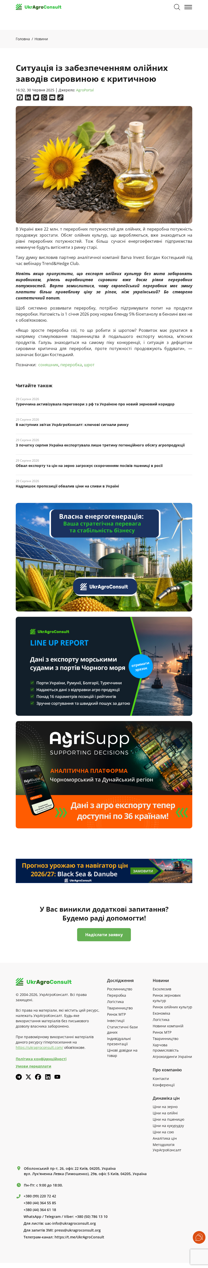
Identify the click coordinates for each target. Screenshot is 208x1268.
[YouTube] (57, 1076)
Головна (23, 38)
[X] (28, 1077)
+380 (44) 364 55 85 (40, 1203)
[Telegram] (19, 1077)
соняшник (48, 364)
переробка (71, 364)
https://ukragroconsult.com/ (39, 1047)
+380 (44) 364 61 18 (40, 1210)
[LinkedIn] (48, 1077)
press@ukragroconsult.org (78, 1230)
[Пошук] (177, 7)
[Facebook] (38, 1077)
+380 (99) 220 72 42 (40, 1196)
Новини (41, 38)
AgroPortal (85, 90)
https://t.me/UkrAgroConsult (79, 1237)
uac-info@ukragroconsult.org (70, 1223)
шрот (89, 364)
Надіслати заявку (104, 934)
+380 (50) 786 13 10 (91, 1216)
